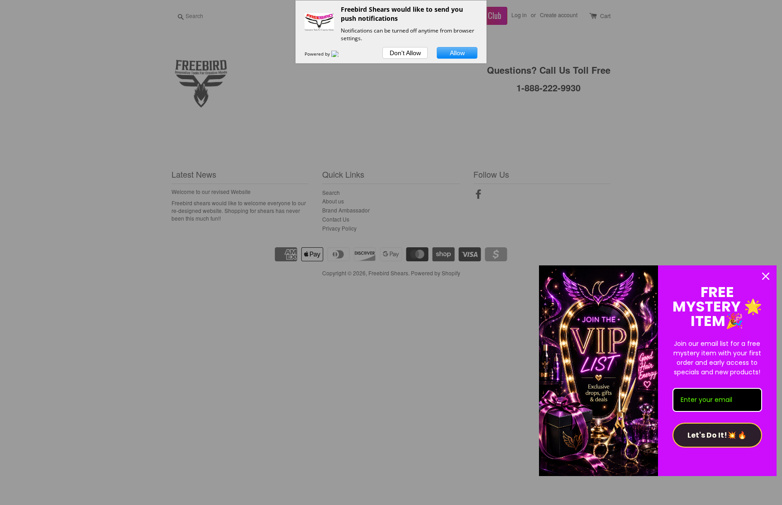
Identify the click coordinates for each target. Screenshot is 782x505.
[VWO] (340, 54)
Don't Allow (405, 53)
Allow (457, 53)
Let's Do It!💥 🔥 (717, 435)
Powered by (318, 54)
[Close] (766, 276)
